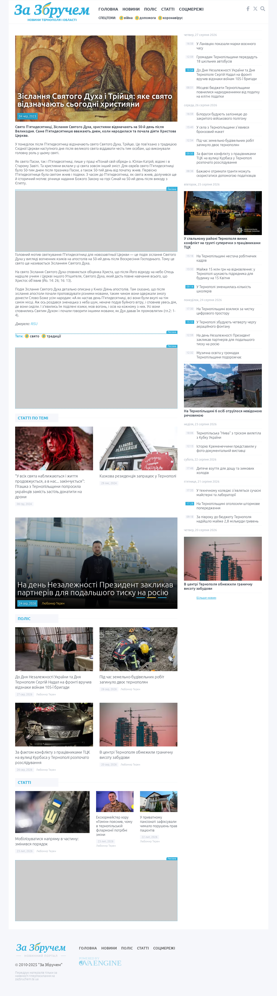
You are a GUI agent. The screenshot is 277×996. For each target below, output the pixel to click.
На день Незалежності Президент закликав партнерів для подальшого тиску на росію (225, 339)
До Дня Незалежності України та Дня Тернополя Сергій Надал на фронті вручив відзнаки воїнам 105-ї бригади (53, 682)
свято (34, 336)
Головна (108, 9)
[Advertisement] (96, 221)
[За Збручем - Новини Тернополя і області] (52, 10)
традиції (54, 336)
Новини (131, 9)
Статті (168, 9)
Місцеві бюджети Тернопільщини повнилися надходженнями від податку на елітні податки (228, 92)
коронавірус (173, 18)
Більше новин (206, 598)
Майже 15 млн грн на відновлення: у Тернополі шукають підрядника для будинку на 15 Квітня (225, 273)
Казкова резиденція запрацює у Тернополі (138, 476)
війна (128, 18)
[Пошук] (262, 8)
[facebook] (248, 10)
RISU (34, 324)
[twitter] (255, 10)
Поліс (150, 9)
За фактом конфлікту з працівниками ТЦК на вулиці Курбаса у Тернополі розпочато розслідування (52, 757)
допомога (148, 18)
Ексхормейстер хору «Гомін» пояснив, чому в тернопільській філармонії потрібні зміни (114, 825)
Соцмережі (191, 9)
